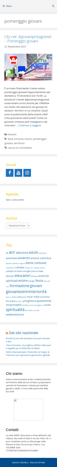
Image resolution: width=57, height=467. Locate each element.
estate (23, 280)
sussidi (36, 310)
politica (19, 301)
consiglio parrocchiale (32, 271)
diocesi (10, 276)
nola (36, 296)
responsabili (13, 304)
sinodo (47, 304)
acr (12, 252)
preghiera (29, 301)
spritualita (29, 310)
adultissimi (43, 253)
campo (19, 267)
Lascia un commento (20, 147)
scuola (25, 305)
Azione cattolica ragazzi (15, 263)
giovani (36, 285)
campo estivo (39, 268)
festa (39, 280)
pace (13, 301)
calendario (10, 268)
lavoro (28, 138)
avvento (24, 258)
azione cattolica (41, 258)
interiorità (37, 291)
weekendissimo (15, 314)
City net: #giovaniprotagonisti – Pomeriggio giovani (27, 38)
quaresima (44, 301)
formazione (19, 285)
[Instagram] (27, 173)
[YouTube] (18, 173)
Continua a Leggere (30, 125)
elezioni (34, 276)
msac (30, 296)
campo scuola (14, 271)
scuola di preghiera (35, 305)
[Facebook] (9, 173)
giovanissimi (16, 291)
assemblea (11, 258)
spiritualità (15, 309)
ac (7, 252)
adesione (22, 253)
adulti (33, 252)
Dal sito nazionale (23, 333)
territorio (19, 143)
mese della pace (19, 297)
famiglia (31, 281)
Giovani (12, 134)
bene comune (15, 138)
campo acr (29, 268)
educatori (23, 275)
